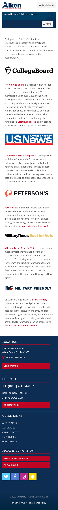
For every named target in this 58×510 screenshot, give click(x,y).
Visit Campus (11, 366)
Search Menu (46, 5)
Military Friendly (38, 299)
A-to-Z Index (9, 423)
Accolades (8, 427)
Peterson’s (10, 207)
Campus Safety (11, 432)
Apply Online (11, 465)
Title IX (15, 503)
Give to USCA (9, 441)
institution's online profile (36, 226)
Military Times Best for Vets (20, 248)
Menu (48, 24)
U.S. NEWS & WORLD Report (19, 155)
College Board (16, 84)
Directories (13, 405)
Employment (9, 436)
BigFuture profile (27, 121)
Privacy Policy (27, 503)
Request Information (16, 458)
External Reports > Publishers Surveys (20, 14)
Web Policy (41, 503)
